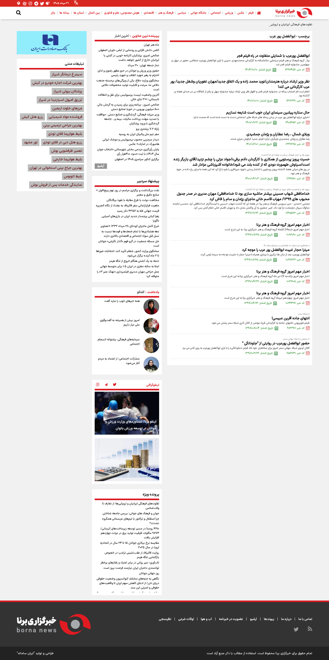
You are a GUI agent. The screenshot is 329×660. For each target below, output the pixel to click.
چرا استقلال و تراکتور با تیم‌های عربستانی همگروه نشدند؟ (130, 521)
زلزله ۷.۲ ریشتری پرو (147, 129)
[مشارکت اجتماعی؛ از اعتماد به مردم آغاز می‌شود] (151, 364)
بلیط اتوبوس (73, 176)
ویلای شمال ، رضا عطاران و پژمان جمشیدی (278, 134)
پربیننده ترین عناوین (145, 36)
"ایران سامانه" (26, 653)
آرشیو (100, 166)
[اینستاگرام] (30, 3)
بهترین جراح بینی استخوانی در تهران (56, 168)
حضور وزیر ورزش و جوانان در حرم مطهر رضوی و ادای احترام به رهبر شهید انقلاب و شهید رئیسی (128, 73)
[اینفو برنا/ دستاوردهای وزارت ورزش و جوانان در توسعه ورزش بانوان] (127, 413)
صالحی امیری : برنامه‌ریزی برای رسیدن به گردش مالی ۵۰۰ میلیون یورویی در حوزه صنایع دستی (128, 107)
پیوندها (269, 619)
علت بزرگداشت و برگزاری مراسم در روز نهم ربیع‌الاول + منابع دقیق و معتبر (127, 192)
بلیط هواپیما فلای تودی (65, 134)
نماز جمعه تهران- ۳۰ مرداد (143, 65)
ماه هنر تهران (151, 45)
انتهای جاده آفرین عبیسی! (291, 318)
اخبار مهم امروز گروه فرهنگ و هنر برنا (283, 225)
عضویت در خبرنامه (231, 619)
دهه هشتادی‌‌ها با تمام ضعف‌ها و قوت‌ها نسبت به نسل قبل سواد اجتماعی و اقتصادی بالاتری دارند (130, 233)
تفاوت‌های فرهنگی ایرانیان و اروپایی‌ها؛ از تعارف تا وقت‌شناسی (275, 24)
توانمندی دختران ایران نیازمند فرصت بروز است (131, 568)
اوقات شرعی (186, 619)
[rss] (310, 629)
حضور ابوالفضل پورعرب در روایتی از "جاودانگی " (276, 343)
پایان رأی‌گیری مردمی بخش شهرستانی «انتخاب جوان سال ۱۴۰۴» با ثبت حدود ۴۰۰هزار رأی (128, 151)
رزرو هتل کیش (32, 117)
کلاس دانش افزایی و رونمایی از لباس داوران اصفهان (128, 50)
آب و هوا (206, 619)
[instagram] (97, 385)
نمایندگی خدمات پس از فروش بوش (56, 185)
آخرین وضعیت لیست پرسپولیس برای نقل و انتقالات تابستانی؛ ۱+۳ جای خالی (128, 97)
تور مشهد (31, 142)
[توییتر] (42, 3)
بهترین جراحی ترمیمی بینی (62, 125)
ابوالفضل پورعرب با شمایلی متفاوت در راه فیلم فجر (273, 56)
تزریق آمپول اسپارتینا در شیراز (60, 100)
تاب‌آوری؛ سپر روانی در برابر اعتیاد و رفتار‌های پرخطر (129, 563)
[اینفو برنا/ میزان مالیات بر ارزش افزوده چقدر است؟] (127, 459)
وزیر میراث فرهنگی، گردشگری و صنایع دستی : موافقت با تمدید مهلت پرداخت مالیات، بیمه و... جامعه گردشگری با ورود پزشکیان (127, 119)
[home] (259, 13)
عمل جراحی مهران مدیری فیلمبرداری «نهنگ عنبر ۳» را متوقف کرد (128, 274)
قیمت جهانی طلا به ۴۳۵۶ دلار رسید (138, 211)
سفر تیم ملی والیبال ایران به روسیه (139, 134)
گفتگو (140, 292)
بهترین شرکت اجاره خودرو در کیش (57, 83)
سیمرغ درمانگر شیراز (67, 74)
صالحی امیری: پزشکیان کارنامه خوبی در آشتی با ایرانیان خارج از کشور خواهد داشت (131, 57)
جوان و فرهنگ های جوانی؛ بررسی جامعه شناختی (131, 513)
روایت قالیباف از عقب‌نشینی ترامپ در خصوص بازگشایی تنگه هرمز (132, 555)
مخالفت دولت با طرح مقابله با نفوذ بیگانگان (133, 200)
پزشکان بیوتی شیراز (67, 91)
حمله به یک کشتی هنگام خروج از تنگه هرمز (134, 261)
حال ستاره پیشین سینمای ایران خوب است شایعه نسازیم (268, 112)
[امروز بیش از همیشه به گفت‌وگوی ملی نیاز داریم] (151, 326)
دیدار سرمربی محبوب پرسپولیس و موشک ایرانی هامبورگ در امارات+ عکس (131, 142)
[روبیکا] (48, 3)
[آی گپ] (19, 3)
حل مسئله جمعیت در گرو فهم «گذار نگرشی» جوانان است (128, 243)
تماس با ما (305, 619)
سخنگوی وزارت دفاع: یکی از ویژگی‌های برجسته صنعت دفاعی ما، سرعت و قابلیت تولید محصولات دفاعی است (127, 85)
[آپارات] (25, 3)
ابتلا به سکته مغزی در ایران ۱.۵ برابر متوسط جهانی (129, 266)
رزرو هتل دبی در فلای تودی (62, 142)
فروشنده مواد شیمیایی (65, 117)
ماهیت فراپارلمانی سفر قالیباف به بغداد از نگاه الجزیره (127, 205)
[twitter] (115, 385)
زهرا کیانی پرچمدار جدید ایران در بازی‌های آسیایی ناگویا (130, 218)
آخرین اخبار (122, 36)
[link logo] (294, 13)
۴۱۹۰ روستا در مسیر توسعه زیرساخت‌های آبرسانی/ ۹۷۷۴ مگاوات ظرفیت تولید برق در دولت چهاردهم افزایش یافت (129, 533)
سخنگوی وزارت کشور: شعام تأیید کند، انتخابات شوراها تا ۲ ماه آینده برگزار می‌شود (127, 253)
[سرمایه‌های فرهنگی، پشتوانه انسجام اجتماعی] (151, 345)
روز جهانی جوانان (149, 573)
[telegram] (106, 385)
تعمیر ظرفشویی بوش (66, 151)
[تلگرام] (36, 3)
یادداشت (153, 292)
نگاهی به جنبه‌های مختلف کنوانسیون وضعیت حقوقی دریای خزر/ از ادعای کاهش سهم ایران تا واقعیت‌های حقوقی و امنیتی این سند (127, 583)
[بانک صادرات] (52, 42)
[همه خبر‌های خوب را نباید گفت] (151, 307)
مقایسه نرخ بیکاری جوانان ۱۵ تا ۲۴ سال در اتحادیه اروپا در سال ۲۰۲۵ (129, 545)
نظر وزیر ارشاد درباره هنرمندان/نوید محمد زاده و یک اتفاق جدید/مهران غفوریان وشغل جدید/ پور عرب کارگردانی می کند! (240, 84)
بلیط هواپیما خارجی (67, 159)
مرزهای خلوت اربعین (67, 108)
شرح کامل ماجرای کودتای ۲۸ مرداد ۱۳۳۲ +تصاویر (129, 226)
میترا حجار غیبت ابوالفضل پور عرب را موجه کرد (276, 250)
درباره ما (286, 619)
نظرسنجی (165, 619)
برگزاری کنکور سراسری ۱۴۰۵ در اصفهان (137, 159)
